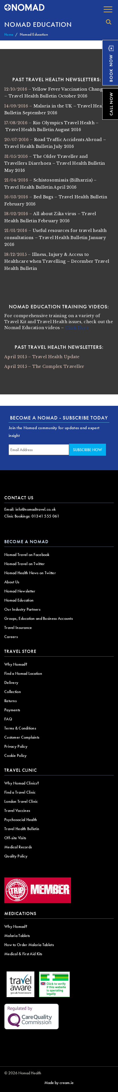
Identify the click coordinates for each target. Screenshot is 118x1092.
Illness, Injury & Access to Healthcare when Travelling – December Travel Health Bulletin (56, 261)
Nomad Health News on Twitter (30, 572)
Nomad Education (19, 600)
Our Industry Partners (22, 609)
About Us (11, 581)
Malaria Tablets (17, 935)
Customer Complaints (21, 737)
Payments (12, 709)
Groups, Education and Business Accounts (38, 618)
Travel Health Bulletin (21, 828)
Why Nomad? (15, 664)
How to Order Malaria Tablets (29, 944)
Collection (12, 691)
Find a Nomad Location (23, 673)
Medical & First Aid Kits (23, 953)
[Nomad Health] (24, 7)
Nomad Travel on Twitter (24, 563)
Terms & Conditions (20, 728)
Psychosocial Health (20, 819)
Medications (20, 913)
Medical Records (18, 846)
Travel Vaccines (17, 810)
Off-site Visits (15, 837)
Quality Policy (15, 856)
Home (8, 34)
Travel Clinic (20, 770)
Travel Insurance (18, 627)
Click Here (77, 327)
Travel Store (20, 651)
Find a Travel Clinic (20, 792)
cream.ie (67, 1082)
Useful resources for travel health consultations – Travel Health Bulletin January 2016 (55, 237)
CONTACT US (19, 498)
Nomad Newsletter (19, 591)
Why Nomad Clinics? (21, 783)
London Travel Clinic (21, 801)
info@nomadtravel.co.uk (35, 509)
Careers (11, 636)
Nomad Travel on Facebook (27, 554)
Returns (10, 700)
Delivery (11, 682)
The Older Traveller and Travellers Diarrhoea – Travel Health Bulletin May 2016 (54, 163)
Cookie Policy (15, 755)
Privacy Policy (15, 746)
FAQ (8, 719)
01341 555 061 (46, 516)
